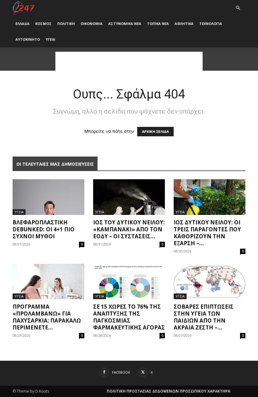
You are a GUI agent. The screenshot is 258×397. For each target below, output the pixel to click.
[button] (237, 8)
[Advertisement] (129, 61)
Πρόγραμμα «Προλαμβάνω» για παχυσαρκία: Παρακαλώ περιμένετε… (47, 317)
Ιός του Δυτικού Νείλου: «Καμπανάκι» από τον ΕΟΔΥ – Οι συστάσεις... (129, 229)
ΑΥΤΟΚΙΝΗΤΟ (27, 39)
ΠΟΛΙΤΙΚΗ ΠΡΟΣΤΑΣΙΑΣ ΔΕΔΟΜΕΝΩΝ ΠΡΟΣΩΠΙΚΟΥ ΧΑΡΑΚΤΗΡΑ (168, 391)
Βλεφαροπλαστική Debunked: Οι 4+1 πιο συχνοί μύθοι (44, 229)
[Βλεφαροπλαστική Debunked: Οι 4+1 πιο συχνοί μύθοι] (48, 197)
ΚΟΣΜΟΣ (43, 23)
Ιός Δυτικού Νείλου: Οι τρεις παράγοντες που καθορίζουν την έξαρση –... (207, 233)
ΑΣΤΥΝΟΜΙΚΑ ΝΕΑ (124, 23)
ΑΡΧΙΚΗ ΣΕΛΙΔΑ (155, 131)
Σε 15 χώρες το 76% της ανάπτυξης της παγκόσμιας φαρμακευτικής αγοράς (129, 317)
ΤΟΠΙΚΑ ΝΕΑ (158, 23)
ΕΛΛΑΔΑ (22, 23)
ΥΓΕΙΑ (50, 39)
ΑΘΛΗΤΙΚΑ (184, 23)
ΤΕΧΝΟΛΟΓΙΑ (210, 23)
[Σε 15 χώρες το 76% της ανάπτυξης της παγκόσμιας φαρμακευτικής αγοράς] (129, 281)
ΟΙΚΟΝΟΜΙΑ (92, 23)
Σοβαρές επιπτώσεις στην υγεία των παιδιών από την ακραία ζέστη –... (203, 317)
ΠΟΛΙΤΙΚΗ (66, 23)
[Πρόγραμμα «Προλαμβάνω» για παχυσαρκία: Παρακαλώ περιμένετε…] (48, 281)
